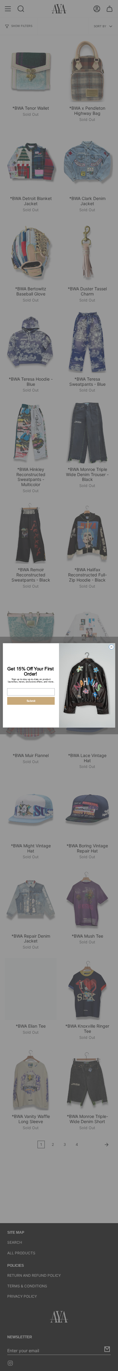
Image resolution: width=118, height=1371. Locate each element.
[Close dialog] (111, 647)
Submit (31, 700)
